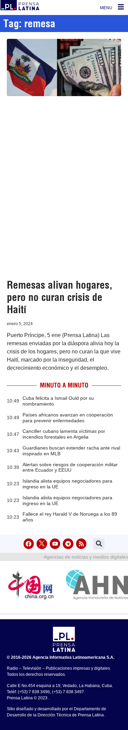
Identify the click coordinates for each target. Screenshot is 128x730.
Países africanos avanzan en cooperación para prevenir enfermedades (68, 417)
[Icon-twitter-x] (42, 543)
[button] (98, 543)
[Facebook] (29, 543)
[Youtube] (55, 543)
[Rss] (81, 543)
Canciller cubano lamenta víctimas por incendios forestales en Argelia (64, 434)
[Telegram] (68, 543)
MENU (106, 7)
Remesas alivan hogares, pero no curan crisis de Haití (60, 297)
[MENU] (120, 6)
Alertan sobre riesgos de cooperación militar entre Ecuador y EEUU (70, 467)
